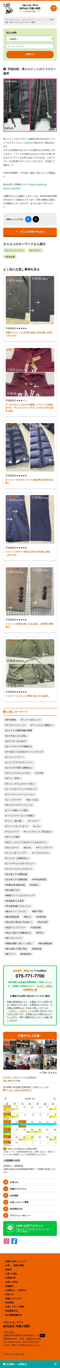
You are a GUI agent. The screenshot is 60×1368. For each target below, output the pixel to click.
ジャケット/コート (40, 19)
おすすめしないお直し (16, 735)
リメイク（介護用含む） (17, 858)
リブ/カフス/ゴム (41, 852)
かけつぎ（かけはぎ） (16, 741)
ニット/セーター (14, 799)
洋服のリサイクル (18, 1188)
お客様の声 (10, 1277)
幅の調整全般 (12, 916)
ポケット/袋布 (13, 836)
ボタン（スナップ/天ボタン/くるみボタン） (26, 842)
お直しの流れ (11, 1273)
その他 (40, 773)
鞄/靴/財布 (26, 953)
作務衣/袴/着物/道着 (15, 884)
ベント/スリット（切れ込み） (39, 831)
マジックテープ (44, 847)
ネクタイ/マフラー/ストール (19, 804)
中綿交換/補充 (39, 879)
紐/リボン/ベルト (14, 938)
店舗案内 (9, 1285)
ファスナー (36, 250)
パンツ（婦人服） (14, 820)
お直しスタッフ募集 (19, 1201)
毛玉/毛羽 (43, 922)
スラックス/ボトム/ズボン (18, 773)
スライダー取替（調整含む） (19, 767)
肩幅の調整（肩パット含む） (19, 943)
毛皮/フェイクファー (16, 927)
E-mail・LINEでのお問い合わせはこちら (22, 1344)
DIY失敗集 (11, 719)
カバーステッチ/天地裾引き (19, 746)
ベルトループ (12, 831)
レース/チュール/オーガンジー (20, 863)
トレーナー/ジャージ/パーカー (20, 794)
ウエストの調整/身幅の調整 (19, 730)
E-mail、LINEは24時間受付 (19, 1090)
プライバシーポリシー (20, 1215)
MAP (42, 1335)
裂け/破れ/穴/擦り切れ (16, 948)
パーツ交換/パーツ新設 (17, 810)
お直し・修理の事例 (24, 19)
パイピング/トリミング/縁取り (20, 815)
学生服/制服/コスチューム (18, 906)
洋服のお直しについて (15, 1261)
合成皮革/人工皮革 (15, 900)
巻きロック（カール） (16, 911)
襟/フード (10, 953)
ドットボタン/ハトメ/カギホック (21, 788)
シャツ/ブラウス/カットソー (19, 762)
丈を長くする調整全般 (16, 879)
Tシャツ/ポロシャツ (31, 719)
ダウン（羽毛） (13, 778)
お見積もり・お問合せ (15, 1290)
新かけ (28, 916)
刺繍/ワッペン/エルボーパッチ (20, 895)
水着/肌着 (36, 927)
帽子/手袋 (37, 911)
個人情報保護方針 (13, 1314)
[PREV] (6, 1099)
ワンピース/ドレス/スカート (19, 868)
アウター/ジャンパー (16, 725)
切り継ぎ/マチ (13, 890)
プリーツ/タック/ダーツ (17, 826)
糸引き (40, 932)
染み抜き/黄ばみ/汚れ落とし (19, 922)
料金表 (8, 1269)
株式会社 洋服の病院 (30, 8)
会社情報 (14, 1195)
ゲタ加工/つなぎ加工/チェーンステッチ (24, 751)
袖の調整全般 (46, 943)
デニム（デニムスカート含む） (21, 783)
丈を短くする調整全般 (16, 874)
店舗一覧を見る (49, 1073)
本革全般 (10, 256)
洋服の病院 (9, 19)
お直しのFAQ (11, 1281)
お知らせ (14, 1182)
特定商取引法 (16, 1208)
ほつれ (28, 847)
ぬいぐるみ (33, 799)
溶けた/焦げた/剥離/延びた (18, 932)
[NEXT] (54, 1099)
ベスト (38, 826)
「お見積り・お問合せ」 (18, 1010)
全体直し (35, 884)
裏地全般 (37, 948)
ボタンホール (12, 847)
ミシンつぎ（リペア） (16, 852)
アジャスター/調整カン (42, 725)
